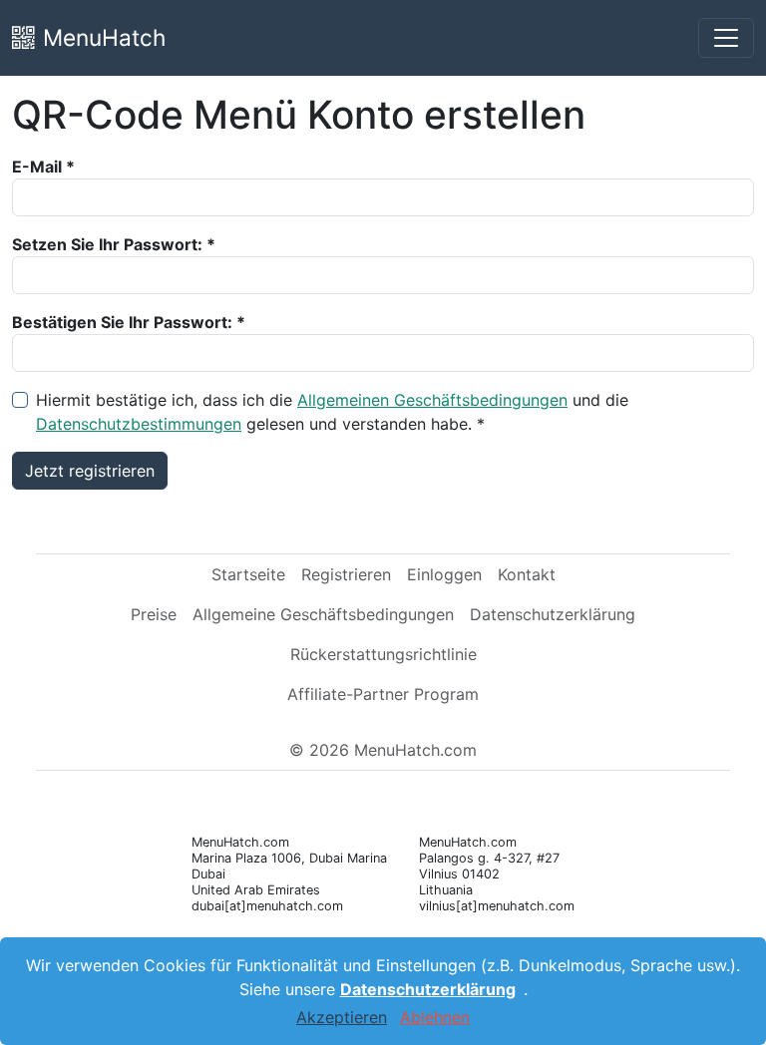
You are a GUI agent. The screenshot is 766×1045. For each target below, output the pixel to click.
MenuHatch (104, 37)
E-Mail (37, 166)
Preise (154, 614)
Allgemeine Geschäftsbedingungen (323, 614)
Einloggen (444, 574)
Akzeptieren (341, 1017)
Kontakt (527, 574)
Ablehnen (435, 1017)
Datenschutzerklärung (552, 614)
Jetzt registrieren (90, 471)
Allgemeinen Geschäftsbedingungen (432, 400)
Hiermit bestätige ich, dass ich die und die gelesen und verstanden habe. (332, 412)
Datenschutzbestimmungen (138, 424)
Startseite (248, 574)
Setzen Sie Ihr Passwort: (107, 244)
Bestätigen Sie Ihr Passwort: (122, 322)
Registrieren (346, 574)
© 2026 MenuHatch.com (383, 750)
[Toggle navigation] (726, 38)
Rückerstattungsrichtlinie (383, 654)
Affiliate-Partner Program (383, 694)
